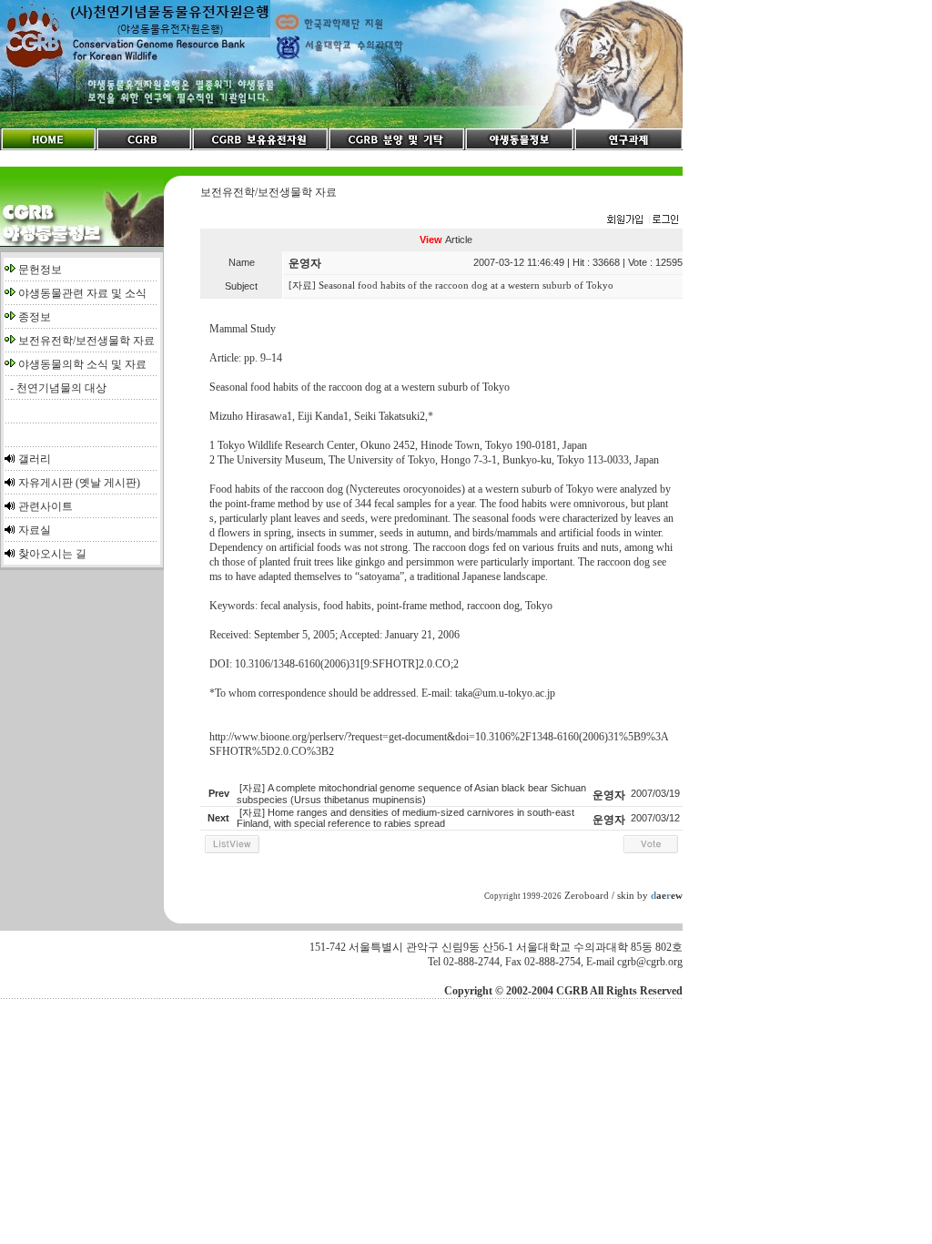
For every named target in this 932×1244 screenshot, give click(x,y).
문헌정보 (40, 269)
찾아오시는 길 (52, 553)
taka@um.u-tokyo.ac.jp (505, 693)
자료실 (34, 530)
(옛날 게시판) (108, 482)
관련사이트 (45, 506)
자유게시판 (45, 482)
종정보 (34, 317)
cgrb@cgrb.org (650, 961)
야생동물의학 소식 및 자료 (82, 364)
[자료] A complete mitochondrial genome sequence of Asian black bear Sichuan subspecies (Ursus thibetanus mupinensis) (411, 793)
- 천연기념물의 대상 (55, 388)
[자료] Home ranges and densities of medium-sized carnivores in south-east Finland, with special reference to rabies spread (405, 818)
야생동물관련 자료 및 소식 (82, 293)
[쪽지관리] (642, 220)
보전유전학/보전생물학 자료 (86, 340)
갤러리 (34, 459)
